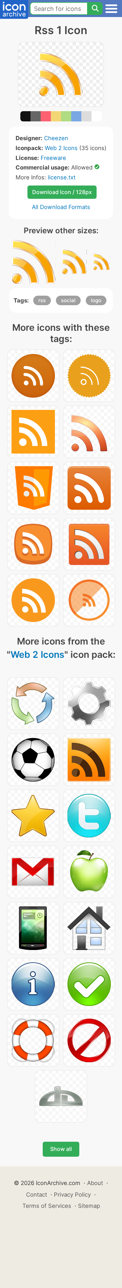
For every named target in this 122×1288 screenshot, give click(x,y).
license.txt (62, 177)
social (68, 300)
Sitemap (89, 1205)
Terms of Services (46, 1205)
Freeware (53, 157)
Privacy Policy (72, 1194)
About (95, 1183)
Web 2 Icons (61, 148)
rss (42, 300)
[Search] (95, 8)
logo (96, 300)
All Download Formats (61, 207)
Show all (61, 1148)
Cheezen (56, 138)
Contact (36, 1194)
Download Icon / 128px (62, 192)
